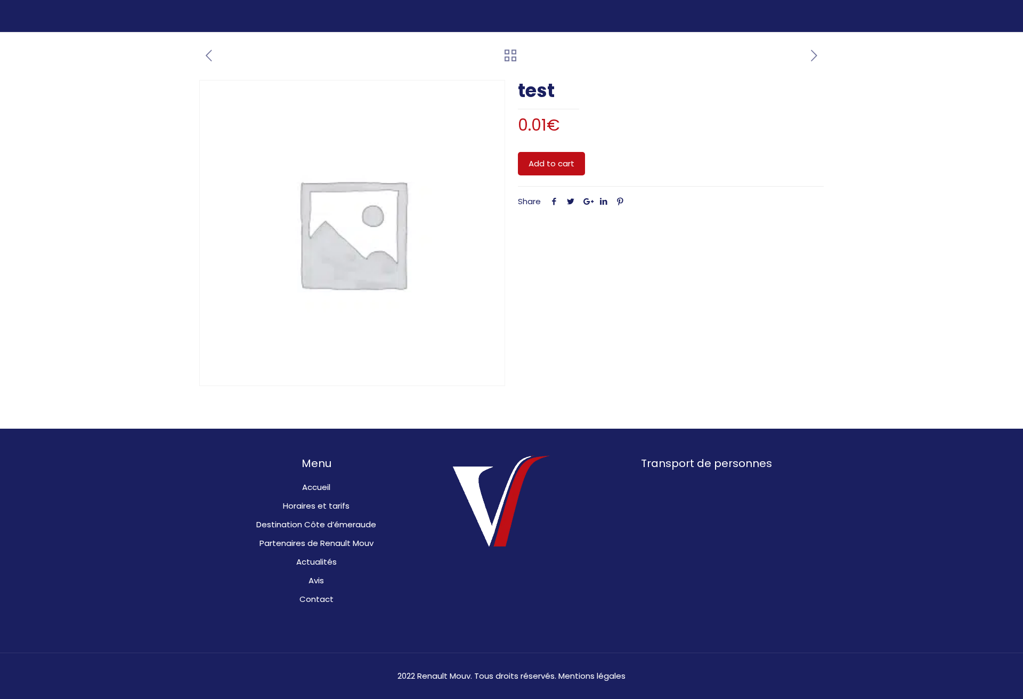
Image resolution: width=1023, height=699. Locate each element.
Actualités (316, 561)
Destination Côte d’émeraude (316, 524)
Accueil (316, 487)
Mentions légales (592, 675)
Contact (316, 599)
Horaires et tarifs (316, 505)
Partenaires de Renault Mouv (316, 543)
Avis (316, 580)
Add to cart (551, 163)
